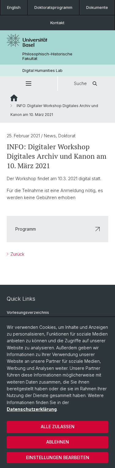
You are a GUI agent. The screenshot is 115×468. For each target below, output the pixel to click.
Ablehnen (57, 441)
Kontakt (57, 22)
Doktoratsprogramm (53, 7)
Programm (25, 229)
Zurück (16, 254)
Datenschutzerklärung (32, 409)
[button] (28, 83)
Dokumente (97, 7)
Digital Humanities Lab (42, 70)
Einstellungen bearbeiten (57, 457)
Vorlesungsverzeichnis (28, 312)
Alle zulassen (58, 426)
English (14, 7)
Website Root (13, 98)
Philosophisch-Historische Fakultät (47, 56)
